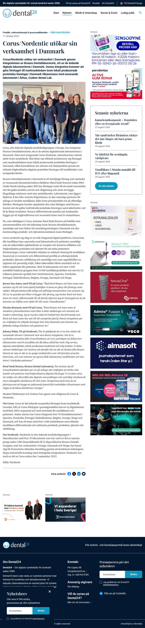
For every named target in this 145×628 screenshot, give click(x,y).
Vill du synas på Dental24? (78, 3)
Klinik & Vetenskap (86, 12)
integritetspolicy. (111, 584)
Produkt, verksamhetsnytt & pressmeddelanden (25, 32)
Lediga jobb (127, 12)
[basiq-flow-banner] (116, 419)
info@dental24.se (76, 571)
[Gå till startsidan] (16, 544)
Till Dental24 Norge (133, 3)
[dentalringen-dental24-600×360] (23, 509)
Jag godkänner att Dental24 (116, 583)
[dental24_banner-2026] (116, 353)
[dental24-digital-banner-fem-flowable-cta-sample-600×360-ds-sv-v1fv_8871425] (116, 254)
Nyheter (67, 12)
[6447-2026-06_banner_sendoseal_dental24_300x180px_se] (116, 220)
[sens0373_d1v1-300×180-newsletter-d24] (116, 50)
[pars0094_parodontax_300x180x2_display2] (116, 83)
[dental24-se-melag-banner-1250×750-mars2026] (116, 386)
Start (56, 12)
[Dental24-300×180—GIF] (65, 509)
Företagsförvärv (60, 32)
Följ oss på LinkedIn (115, 593)
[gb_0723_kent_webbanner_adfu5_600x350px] (116, 320)
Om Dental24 (108, 3)
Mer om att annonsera (79, 602)
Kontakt (96, 3)
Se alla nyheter (106, 186)
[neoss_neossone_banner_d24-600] (116, 287)
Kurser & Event (109, 12)
